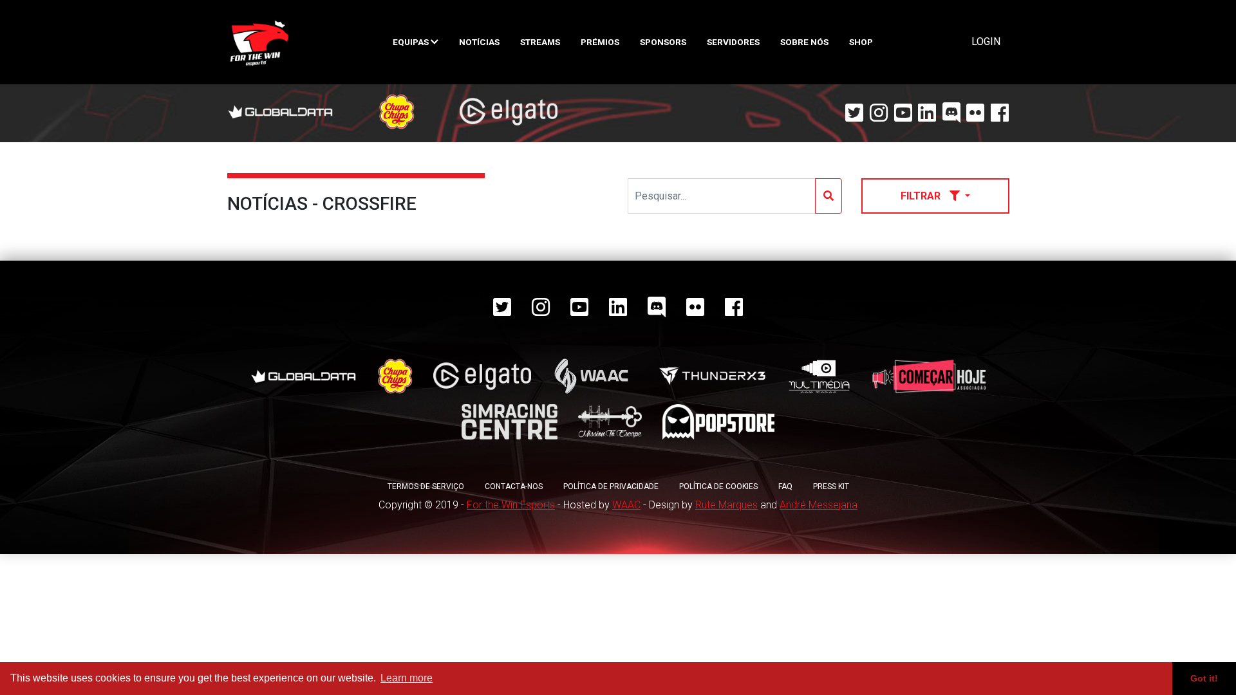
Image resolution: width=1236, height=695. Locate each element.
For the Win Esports (511, 505)
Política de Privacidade (611, 486)
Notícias (479, 42)
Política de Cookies (718, 486)
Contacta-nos (514, 486)
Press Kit (831, 486)
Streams (540, 42)
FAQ (785, 486)
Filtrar (922, 196)
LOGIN (985, 41)
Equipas (412, 42)
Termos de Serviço (426, 486)
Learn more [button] (406, 677)
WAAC (626, 505)
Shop (861, 42)
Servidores (733, 42)
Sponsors (663, 42)
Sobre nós (804, 42)
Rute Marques (726, 505)
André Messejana (818, 505)
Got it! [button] (1204, 678)
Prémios (600, 42)
